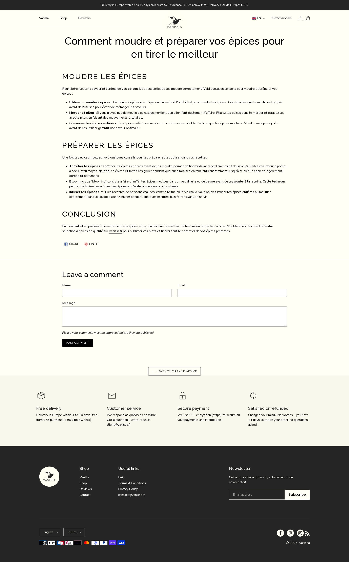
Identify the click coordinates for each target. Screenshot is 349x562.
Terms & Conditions (132, 483)
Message (68, 303)
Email (181, 285)
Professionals (282, 18)
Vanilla (84, 477)
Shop (83, 483)
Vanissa (304, 543)
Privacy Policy (128, 489)
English (48, 532)
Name (66, 285)
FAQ (121, 477)
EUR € (72, 532)
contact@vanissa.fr (131, 495)
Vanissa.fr (115, 231)
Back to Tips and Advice (177, 371)
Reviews (86, 489)
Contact (85, 495)
